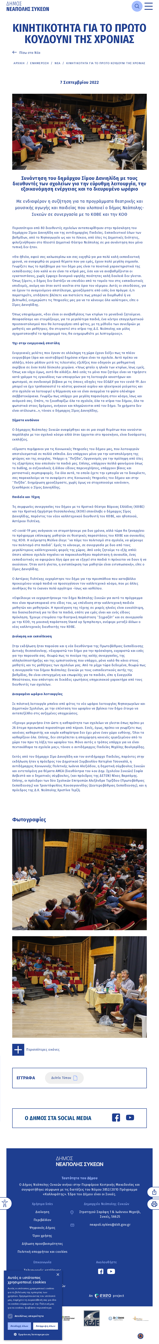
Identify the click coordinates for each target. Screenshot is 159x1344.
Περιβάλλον (42, 1220)
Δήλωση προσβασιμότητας (42, 1244)
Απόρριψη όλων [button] (45, 1326)
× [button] (57, 1274)
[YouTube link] (130, 1118)
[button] (33, 1334)
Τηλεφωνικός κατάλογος (42, 1270)
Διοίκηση (42, 1212)
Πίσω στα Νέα (30, 53)
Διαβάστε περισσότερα (38, 1307)
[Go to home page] (28, 6)
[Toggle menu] (149, 6)
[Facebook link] (116, 1118)
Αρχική (19, 63)
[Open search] (137, 6)
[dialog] (33, 1305)
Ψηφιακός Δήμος (42, 1228)
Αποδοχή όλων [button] (19, 1326)
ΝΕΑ (57, 63)
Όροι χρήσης (42, 1236)
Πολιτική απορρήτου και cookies (42, 1252)
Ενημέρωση (39, 63)
